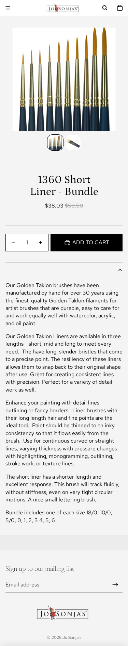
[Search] (104, 7)
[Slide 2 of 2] (73, 142)
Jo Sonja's (71, 637)
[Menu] (8, 8)
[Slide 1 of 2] (55, 142)
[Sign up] (115, 585)
